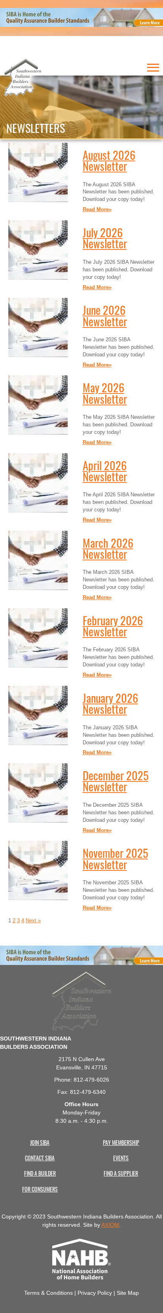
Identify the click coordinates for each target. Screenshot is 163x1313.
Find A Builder (40, 1173)
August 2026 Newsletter (109, 159)
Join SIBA (39, 1142)
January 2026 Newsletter (110, 702)
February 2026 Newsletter (113, 625)
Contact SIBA (40, 1157)
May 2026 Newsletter (105, 392)
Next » (33, 920)
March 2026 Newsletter (108, 547)
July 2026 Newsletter (105, 237)
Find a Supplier (121, 1173)
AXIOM (110, 1225)
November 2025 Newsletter (115, 857)
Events (121, 1157)
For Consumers (40, 1188)
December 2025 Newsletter (115, 780)
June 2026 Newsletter (105, 314)
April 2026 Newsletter (105, 470)
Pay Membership (121, 1142)
